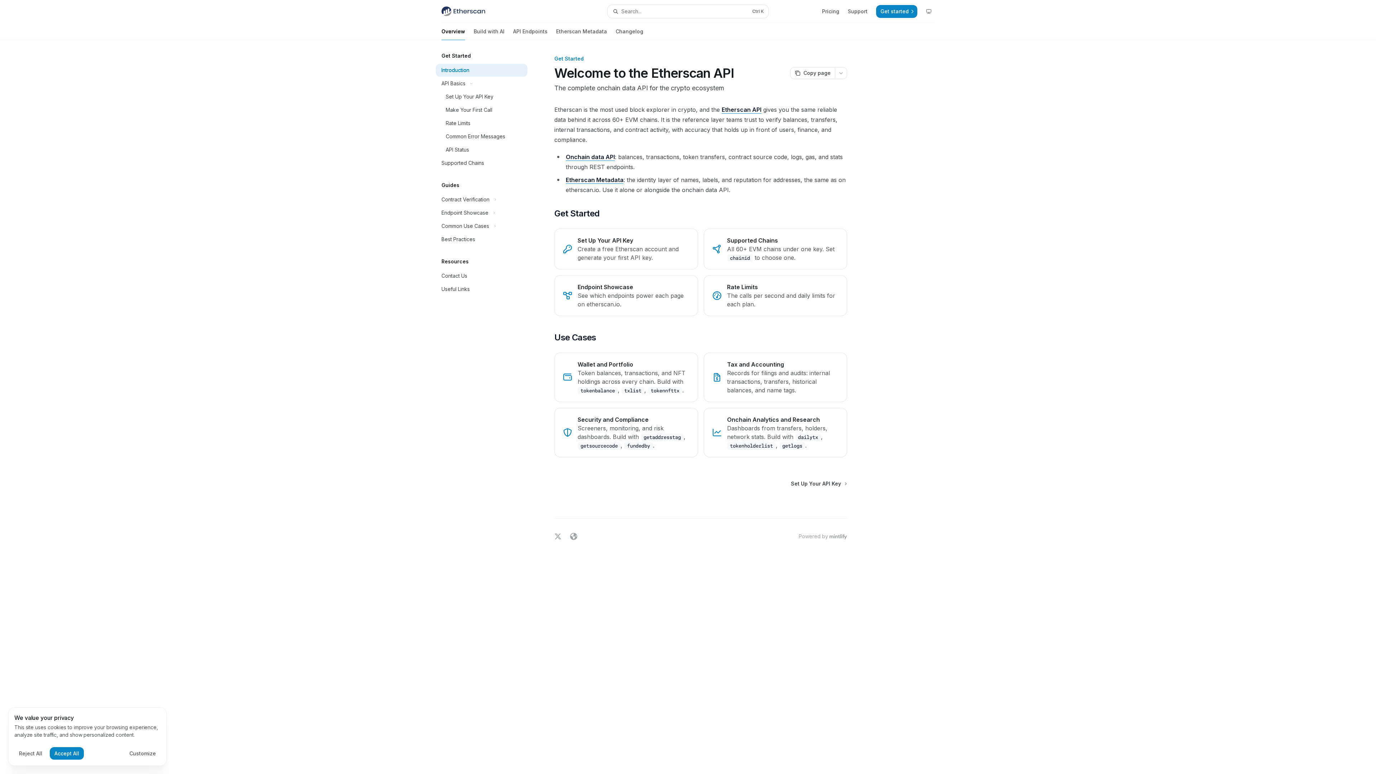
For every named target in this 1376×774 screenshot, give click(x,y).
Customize (142, 753)
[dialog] (87, 737)
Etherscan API (741, 109)
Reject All (30, 753)
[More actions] (841, 73)
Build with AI (489, 31)
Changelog (629, 31)
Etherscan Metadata (581, 31)
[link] (626, 249)
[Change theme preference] (929, 11)
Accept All (66, 753)
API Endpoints (530, 31)
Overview (453, 31)
